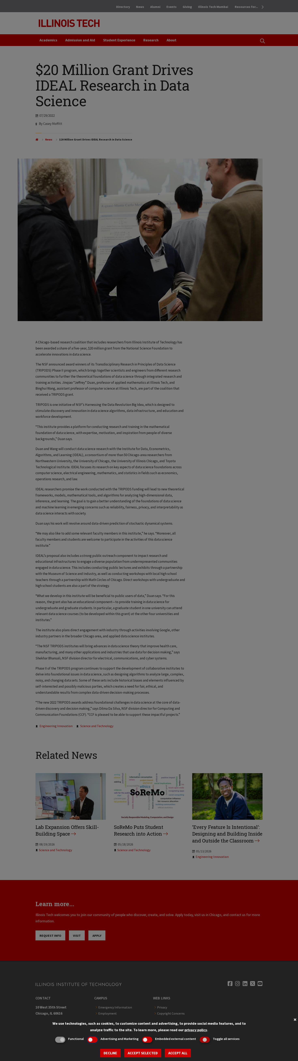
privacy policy (195, 1030)
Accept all (177, 1053)
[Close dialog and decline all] (295, 1019)
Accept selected (143, 1053)
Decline (110, 1053)
